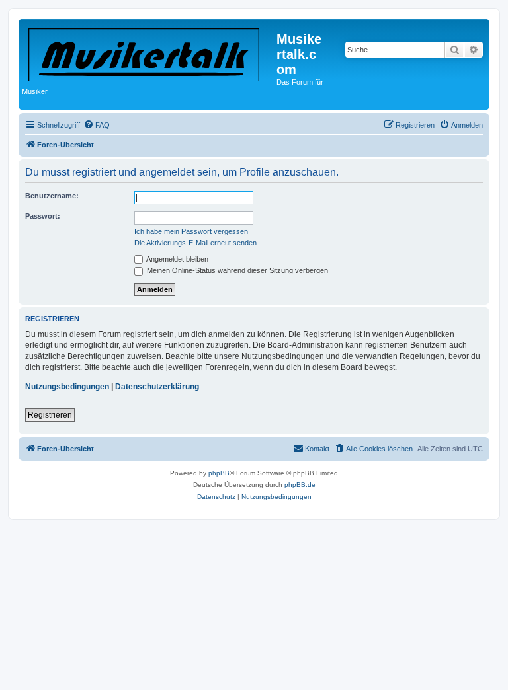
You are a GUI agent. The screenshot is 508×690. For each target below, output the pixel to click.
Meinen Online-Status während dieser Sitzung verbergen (236, 270)
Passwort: (42, 216)
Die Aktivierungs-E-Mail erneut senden (195, 243)
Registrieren (50, 415)
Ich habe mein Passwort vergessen (191, 231)
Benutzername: (52, 196)
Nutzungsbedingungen (67, 386)
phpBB (219, 473)
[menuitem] (96, 125)
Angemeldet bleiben (176, 259)
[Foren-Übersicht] (149, 52)
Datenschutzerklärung (157, 386)
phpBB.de (300, 484)
